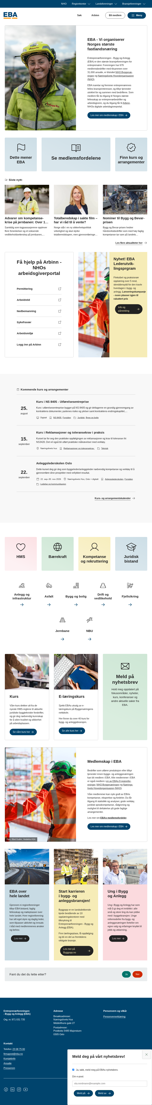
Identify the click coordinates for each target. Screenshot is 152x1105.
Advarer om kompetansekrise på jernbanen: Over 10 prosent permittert (26, 222)
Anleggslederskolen (114, 479)
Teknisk (104, 448)
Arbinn (95, 15)
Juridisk (81, 417)
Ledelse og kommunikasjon (53, 484)
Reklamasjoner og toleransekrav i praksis (83, 448)
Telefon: (14, 1049)
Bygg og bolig (92, 417)
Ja (126, 974)
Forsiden (67, 417)
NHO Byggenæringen (107, 784)
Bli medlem (115, 15)
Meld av (102, 1093)
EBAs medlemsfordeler (113, 818)
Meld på (81, 1093)
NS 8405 (57, 417)
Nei (137, 974)
